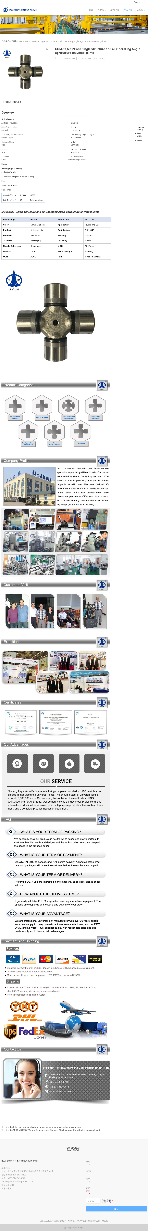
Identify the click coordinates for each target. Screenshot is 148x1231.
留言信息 (88, 1190)
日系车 (15, 41)
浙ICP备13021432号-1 (74, 1227)
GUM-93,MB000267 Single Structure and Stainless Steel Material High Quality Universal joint (55, 1130)
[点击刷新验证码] (106, 1201)
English (136, 2)
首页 (91, 9)
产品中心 (127, 9)
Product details (12, 101)
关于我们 (101, 9)
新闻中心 (114, 9)
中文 (144, 2)
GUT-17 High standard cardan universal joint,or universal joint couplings (45, 1127)
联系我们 (140, 9)
